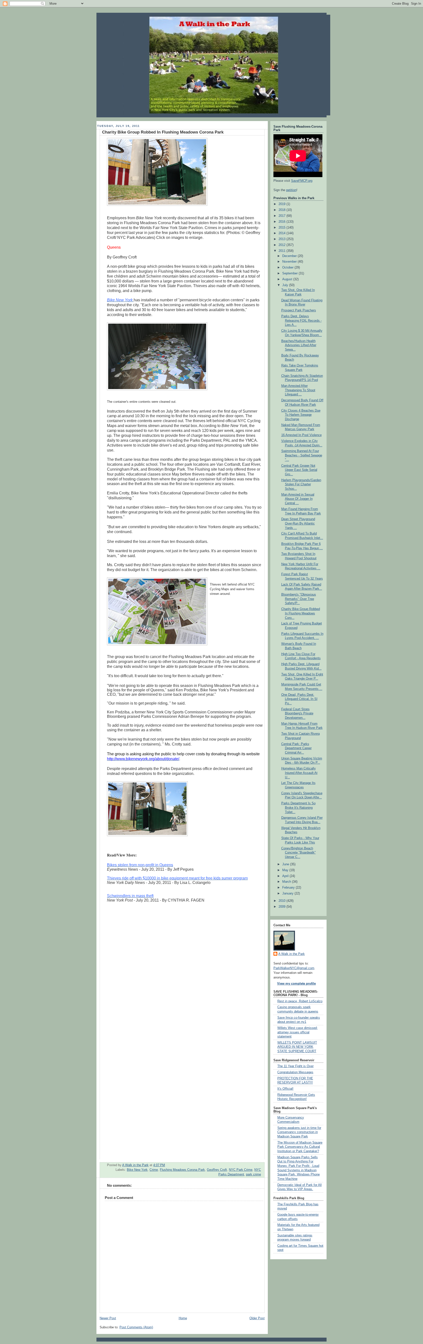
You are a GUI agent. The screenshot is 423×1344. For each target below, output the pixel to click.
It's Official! (285, 1088)
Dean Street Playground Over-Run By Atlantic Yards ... (298, 523)
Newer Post (108, 1318)
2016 (282, 221)
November (290, 261)
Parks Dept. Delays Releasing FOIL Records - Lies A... (301, 321)
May (285, 870)
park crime (253, 1174)
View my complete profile (296, 983)
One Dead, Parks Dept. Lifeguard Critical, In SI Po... (299, 699)
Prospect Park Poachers (298, 310)
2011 (282, 251)
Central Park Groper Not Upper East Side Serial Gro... (299, 470)
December (290, 256)
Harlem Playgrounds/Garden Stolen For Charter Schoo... (301, 484)
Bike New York (137, 1170)
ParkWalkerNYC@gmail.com (293, 968)
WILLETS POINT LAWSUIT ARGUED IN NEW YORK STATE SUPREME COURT (297, 1047)
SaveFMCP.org (301, 181)
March (287, 881)
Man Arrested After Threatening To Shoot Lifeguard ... (298, 390)
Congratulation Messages (295, 1072)
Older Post (257, 1318)
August (287, 279)
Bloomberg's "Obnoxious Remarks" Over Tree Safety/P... (298, 599)
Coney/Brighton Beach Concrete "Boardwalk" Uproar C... (298, 853)
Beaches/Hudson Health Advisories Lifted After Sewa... (298, 345)
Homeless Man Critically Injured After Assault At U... (299, 773)
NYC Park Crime (240, 1170)
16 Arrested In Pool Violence (301, 435)
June (286, 864)
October (288, 267)
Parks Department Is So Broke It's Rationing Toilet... (298, 808)
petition (291, 190)
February (289, 887)
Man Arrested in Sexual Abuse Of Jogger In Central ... (297, 499)
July (285, 285)
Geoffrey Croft (217, 1170)
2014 (282, 233)
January (288, 893)
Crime (154, 1170)
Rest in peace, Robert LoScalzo (299, 1001)
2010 (282, 901)
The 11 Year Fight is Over (295, 1066)
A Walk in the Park (291, 954)
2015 (282, 227)
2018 (282, 210)
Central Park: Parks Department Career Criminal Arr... (296, 748)
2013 (282, 239)
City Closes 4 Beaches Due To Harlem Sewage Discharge (300, 415)
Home (183, 1318)
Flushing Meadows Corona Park (182, 1170)
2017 (282, 216)
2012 (282, 245)
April (286, 876)
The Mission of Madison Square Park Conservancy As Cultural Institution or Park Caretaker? (299, 1147)
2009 (282, 906)
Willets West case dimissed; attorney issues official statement (297, 1032)
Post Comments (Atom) (136, 1327)
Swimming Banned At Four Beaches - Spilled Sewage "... (301, 455)
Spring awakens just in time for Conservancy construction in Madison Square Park (299, 1132)
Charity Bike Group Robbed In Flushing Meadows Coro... (300, 613)
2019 (282, 204)
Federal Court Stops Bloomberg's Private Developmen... (297, 714)
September (290, 273)
